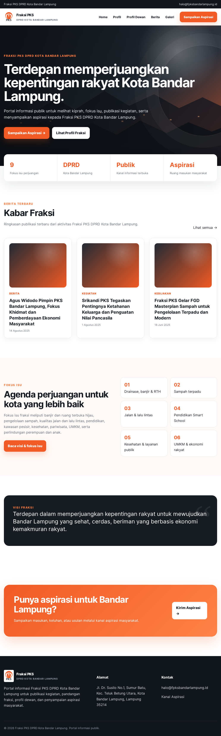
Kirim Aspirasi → (188, 610)
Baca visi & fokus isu (25, 446)
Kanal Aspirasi (172, 697)
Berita (155, 17)
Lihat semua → (205, 227)
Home (103, 17)
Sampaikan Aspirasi (198, 17)
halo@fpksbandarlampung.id (184, 687)
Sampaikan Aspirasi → (27, 133)
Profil (117, 17)
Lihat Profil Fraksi (71, 133)
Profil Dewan (136, 17)
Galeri (169, 17)
